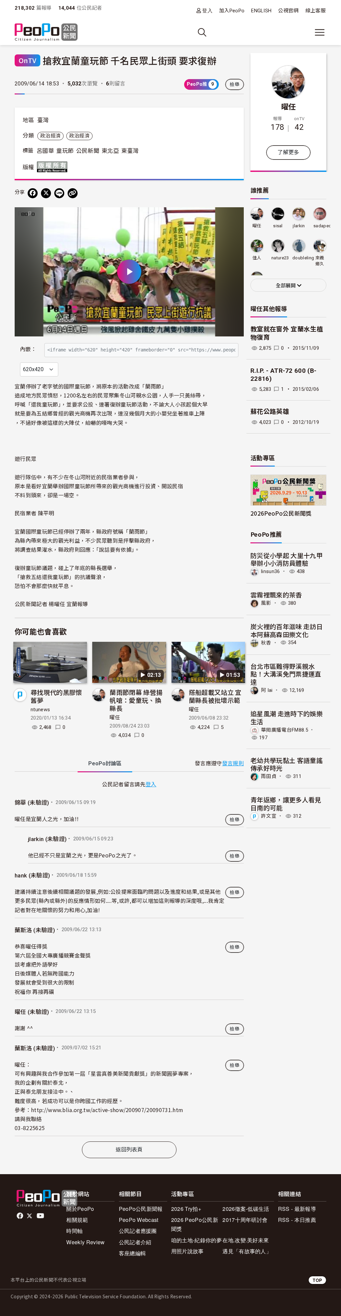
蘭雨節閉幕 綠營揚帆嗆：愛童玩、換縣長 (136, 700)
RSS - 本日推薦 (297, 1220)
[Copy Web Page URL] (73, 193)
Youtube (41, 1216)
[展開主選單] (319, 32)
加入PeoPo (231, 11)
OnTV (27, 60)
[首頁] (46, 32)
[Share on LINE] (59, 193)
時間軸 (74, 1231)
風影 (266, 603)
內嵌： (28, 349)
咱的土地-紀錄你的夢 (196, 1240)
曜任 (115, 718)
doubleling (303, 257)
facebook (20, 1216)
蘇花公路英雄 (269, 412)
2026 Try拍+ (186, 1209)
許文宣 (268, 816)
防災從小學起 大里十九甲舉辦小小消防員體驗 (286, 559)
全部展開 (286, 286)
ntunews (40, 710)
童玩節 (65, 151)
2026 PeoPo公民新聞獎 (194, 1224)
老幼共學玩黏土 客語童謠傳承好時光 (286, 764)
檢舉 (234, 84)
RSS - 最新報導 (297, 1209)
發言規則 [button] (233, 763)
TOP (317, 1280)
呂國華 (45, 151)
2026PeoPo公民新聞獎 (280, 513)
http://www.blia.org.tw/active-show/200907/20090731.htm (107, 1110)
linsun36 (270, 571)
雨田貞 (268, 776)
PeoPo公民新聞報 (141, 1209)
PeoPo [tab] (105, 763)
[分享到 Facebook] (33, 193)
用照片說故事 (187, 1251)
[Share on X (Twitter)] (46, 193)
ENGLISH (261, 11)
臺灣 (43, 120)
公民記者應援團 (138, 1231)
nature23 (280, 257)
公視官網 (288, 11)
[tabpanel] (129, 958)
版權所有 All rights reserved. (53, 167)
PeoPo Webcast (139, 1220)
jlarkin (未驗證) (47, 839)
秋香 (266, 642)
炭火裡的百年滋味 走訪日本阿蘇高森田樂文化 (286, 630)
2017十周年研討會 (244, 1220)
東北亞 (110, 151)
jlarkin (299, 225)
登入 (207, 10)
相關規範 (77, 1220)
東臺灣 (130, 151)
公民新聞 (87, 151)
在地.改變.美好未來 (245, 1240)
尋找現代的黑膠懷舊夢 (56, 696)
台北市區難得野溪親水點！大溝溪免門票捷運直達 (285, 674)
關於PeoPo (80, 1209)
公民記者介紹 (135, 1242)
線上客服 (315, 11)
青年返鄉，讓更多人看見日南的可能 (285, 803)
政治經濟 (50, 136)
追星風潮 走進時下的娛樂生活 (286, 717)
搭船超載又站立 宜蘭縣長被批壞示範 (215, 696)
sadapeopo (325, 225)
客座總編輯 (132, 1253)
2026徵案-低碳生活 (245, 1209)
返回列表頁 (129, 1149)
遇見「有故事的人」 (246, 1251)
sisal (278, 225)
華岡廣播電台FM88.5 (284, 730)
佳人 (256, 257)
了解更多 (288, 152)
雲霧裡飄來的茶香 (276, 594)
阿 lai (267, 690)
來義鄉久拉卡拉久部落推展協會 (319, 261)
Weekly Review (85, 1242)
